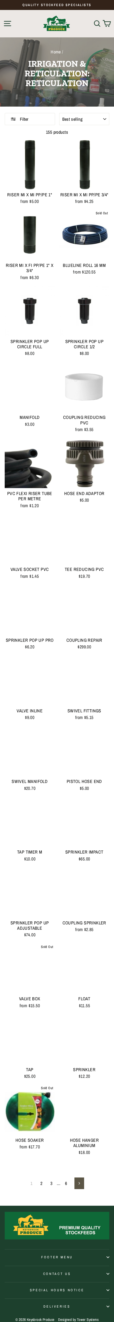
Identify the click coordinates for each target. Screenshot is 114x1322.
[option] (57, 5)
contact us (57, 1273)
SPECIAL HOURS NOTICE (57, 1290)
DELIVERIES (56, 1306)
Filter (23, 119)
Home (56, 52)
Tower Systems (88, 1319)
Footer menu (57, 1257)
